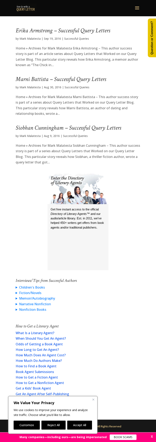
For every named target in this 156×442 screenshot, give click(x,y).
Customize (27, 425)
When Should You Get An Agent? (41, 338)
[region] (53, 415)
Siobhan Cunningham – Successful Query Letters (68, 128)
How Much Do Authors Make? (39, 360)
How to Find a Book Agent (36, 366)
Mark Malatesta (30, 38)
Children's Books (32, 287)
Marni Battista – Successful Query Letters (61, 79)
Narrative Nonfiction (35, 304)
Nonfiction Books (32, 309)
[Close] (93, 399)
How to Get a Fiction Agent (37, 377)
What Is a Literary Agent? (35, 333)
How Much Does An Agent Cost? (41, 355)
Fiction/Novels (30, 293)
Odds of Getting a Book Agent (39, 344)
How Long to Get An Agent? (37, 349)
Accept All (79, 425)
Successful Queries (76, 38)
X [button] (152, 436)
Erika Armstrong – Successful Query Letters (63, 31)
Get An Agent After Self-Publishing (42, 394)
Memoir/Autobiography (37, 298)
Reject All (53, 425)
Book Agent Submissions (35, 372)
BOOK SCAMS (123, 437)
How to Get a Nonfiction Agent (40, 383)
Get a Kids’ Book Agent (33, 388)
